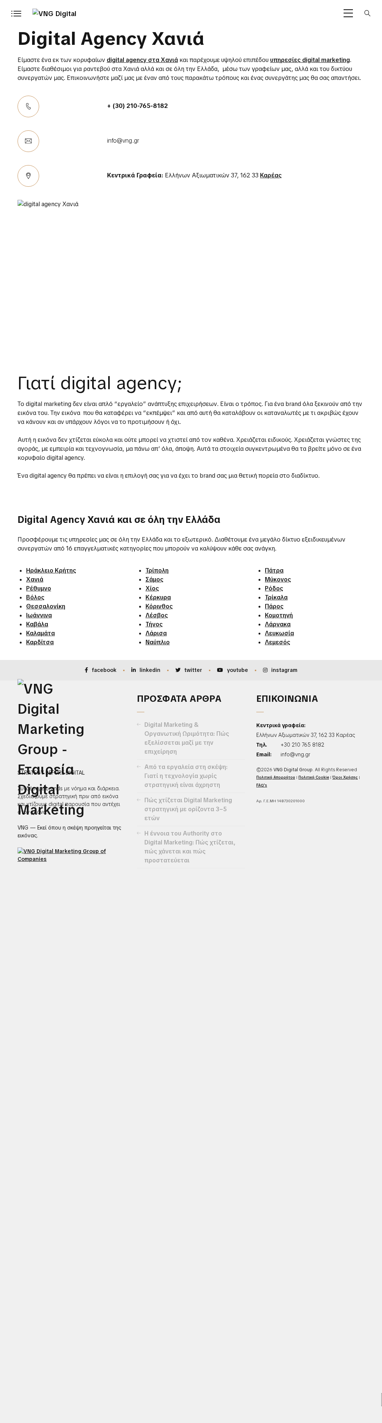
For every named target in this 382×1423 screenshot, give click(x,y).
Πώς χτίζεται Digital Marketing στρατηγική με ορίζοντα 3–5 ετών (188, 809)
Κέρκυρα (158, 597)
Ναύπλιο (157, 642)
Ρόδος (274, 588)
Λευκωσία (279, 633)
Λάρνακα (278, 624)
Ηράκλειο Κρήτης (51, 570)
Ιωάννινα (39, 615)
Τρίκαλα (276, 597)
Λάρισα (156, 633)
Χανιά (34, 579)
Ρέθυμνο (38, 588)
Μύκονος (278, 579)
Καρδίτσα (40, 642)
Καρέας (271, 175)
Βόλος (35, 597)
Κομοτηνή (279, 615)
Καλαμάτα (40, 633)
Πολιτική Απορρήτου (275, 777)
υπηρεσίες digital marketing (310, 60)
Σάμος (154, 579)
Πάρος (274, 606)
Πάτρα (274, 570)
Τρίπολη (157, 570)
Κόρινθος (159, 606)
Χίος (152, 588)
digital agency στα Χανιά (142, 60)
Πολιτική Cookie (313, 777)
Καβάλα (37, 624)
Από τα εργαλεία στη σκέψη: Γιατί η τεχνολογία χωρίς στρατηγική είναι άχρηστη (186, 776)
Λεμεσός (277, 642)
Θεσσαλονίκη (45, 606)
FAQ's (261, 785)
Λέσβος (156, 615)
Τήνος (154, 624)
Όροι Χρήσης (345, 777)
